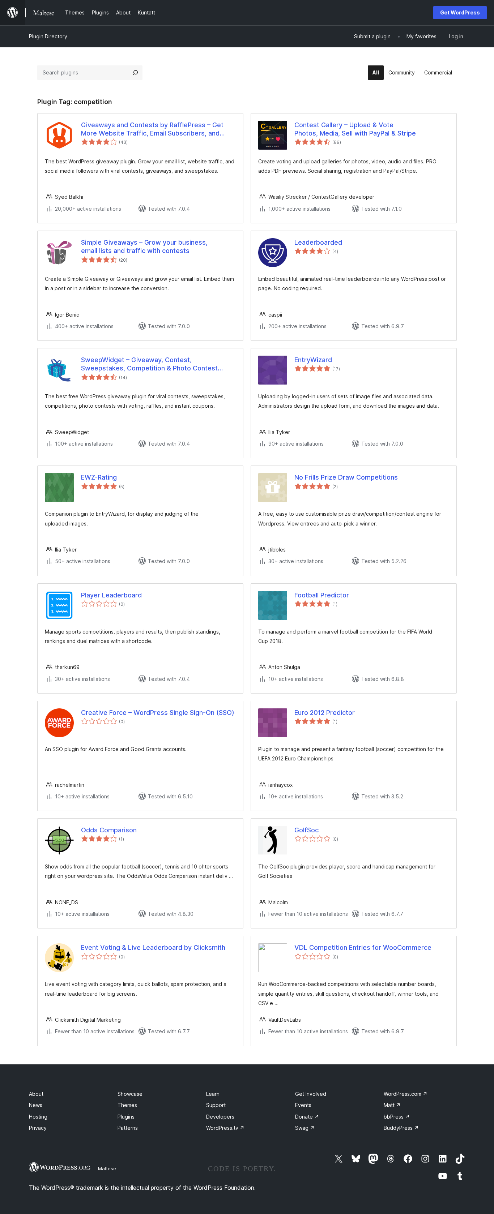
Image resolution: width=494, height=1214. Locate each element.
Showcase (130, 1094)
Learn (213, 1094)
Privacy (38, 1128)
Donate (307, 1117)
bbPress (397, 1117)
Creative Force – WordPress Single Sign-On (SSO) (157, 712)
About (36, 1094)
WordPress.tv (225, 1128)
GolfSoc (306, 830)
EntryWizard (313, 360)
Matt (392, 1105)
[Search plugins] (135, 72)
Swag (305, 1128)
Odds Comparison (109, 830)
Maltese (107, 1168)
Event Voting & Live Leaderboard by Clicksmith (153, 947)
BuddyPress (401, 1128)
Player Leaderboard (111, 595)
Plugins (126, 1117)
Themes (127, 1105)
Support (216, 1105)
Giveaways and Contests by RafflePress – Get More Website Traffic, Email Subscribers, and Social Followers (152, 129)
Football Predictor (321, 595)
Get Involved (310, 1094)
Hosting (38, 1117)
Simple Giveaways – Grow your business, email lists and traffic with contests (144, 246)
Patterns (128, 1128)
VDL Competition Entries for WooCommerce (362, 947)
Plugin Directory (48, 36)
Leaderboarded (318, 242)
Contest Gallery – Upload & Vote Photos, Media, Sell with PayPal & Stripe (355, 129)
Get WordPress (460, 12)
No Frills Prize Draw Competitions (346, 477)
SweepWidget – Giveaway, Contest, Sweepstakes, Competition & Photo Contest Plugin (149, 364)
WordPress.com (405, 1094)
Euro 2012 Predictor (324, 712)
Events (303, 1105)
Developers (220, 1117)
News (35, 1105)
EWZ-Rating (99, 477)
